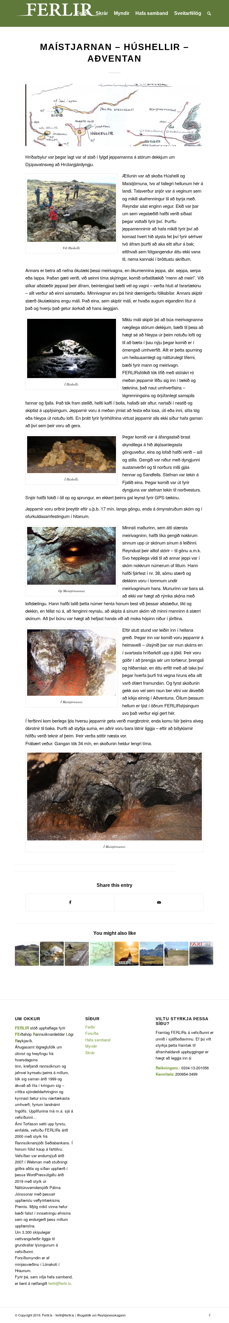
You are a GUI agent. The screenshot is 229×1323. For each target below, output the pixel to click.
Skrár (90, 1052)
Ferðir (90, 1027)
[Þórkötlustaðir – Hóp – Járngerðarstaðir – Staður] (176, 954)
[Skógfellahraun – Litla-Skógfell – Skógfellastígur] (77, 954)
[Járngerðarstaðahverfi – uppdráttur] (102, 954)
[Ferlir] (59, 13)
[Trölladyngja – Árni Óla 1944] (152, 954)
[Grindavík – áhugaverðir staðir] (126, 954)
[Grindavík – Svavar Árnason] (201, 954)
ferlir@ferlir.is (59, 1283)
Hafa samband (97, 1040)
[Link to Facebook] (209, 1314)
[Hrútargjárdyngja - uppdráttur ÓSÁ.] (114, 115)
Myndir (91, 1046)
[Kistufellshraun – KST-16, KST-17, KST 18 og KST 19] (27, 954)
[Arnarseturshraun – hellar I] (52, 954)
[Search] (209, 13)
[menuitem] (83, 13)
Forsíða (91, 1033)
